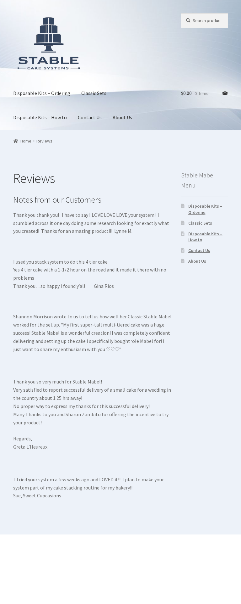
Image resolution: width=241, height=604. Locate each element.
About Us (122, 117)
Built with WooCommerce (41, 568)
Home (25, 141)
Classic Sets (93, 93)
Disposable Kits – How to (40, 117)
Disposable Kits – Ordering (41, 93)
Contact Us (90, 117)
